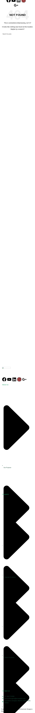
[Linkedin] (14, 379)
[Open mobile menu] (32, 3)
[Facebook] (4, 379)
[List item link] (17, 440)
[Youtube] (9, 379)
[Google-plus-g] (16, 5)
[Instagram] (19, 379)
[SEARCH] (32, 34)
